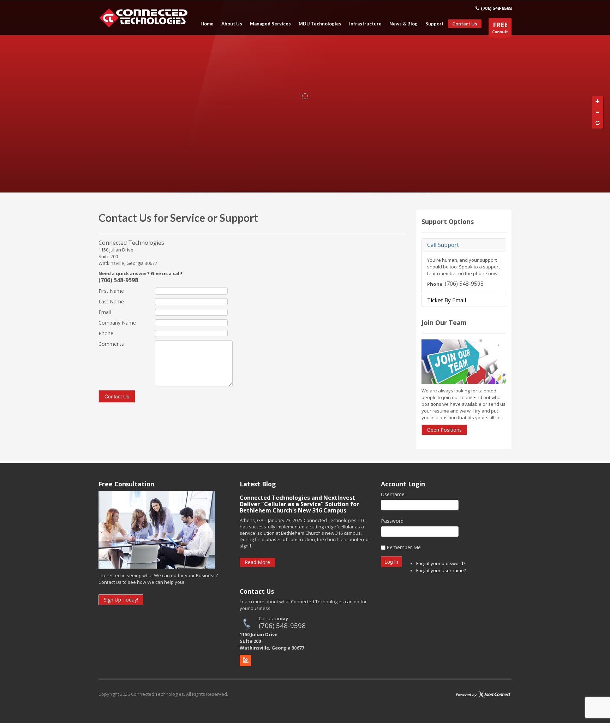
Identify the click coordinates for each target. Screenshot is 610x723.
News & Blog (403, 24)
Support (434, 24)
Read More (257, 562)
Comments (111, 343)
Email (104, 312)
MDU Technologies (320, 24)
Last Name (111, 301)
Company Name (117, 322)
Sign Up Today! (121, 599)
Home (207, 24)
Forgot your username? (441, 570)
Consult (500, 27)
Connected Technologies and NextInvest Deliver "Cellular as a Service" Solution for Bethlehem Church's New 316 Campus (299, 504)
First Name (111, 291)
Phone (105, 333)
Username (393, 494)
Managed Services (270, 24)
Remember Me (404, 547)
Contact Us (464, 23)
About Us (231, 24)
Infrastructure (365, 24)
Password (392, 520)
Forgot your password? (440, 563)
